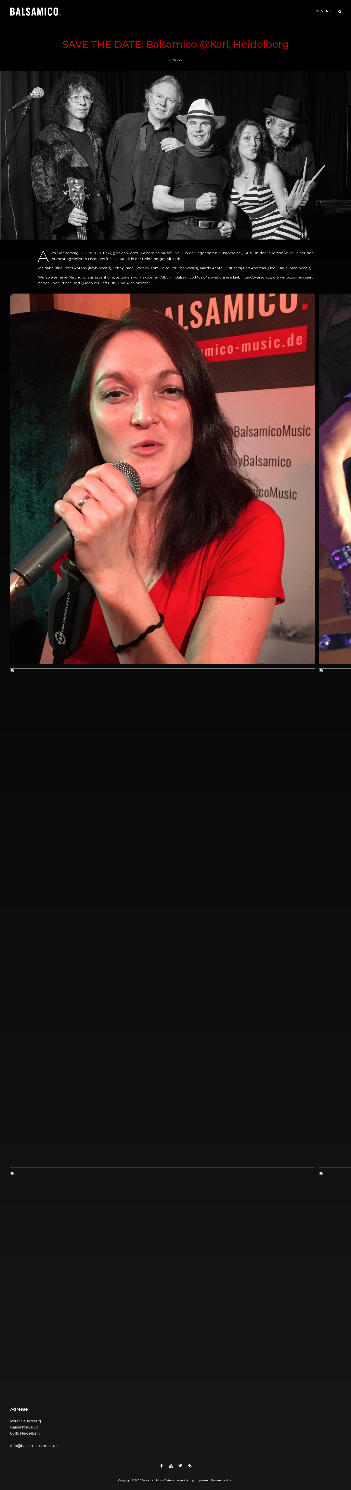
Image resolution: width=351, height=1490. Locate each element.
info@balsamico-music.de (34, 1446)
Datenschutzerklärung (179, 1480)
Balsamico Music (153, 1480)
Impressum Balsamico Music (214, 1480)
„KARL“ (248, 253)
